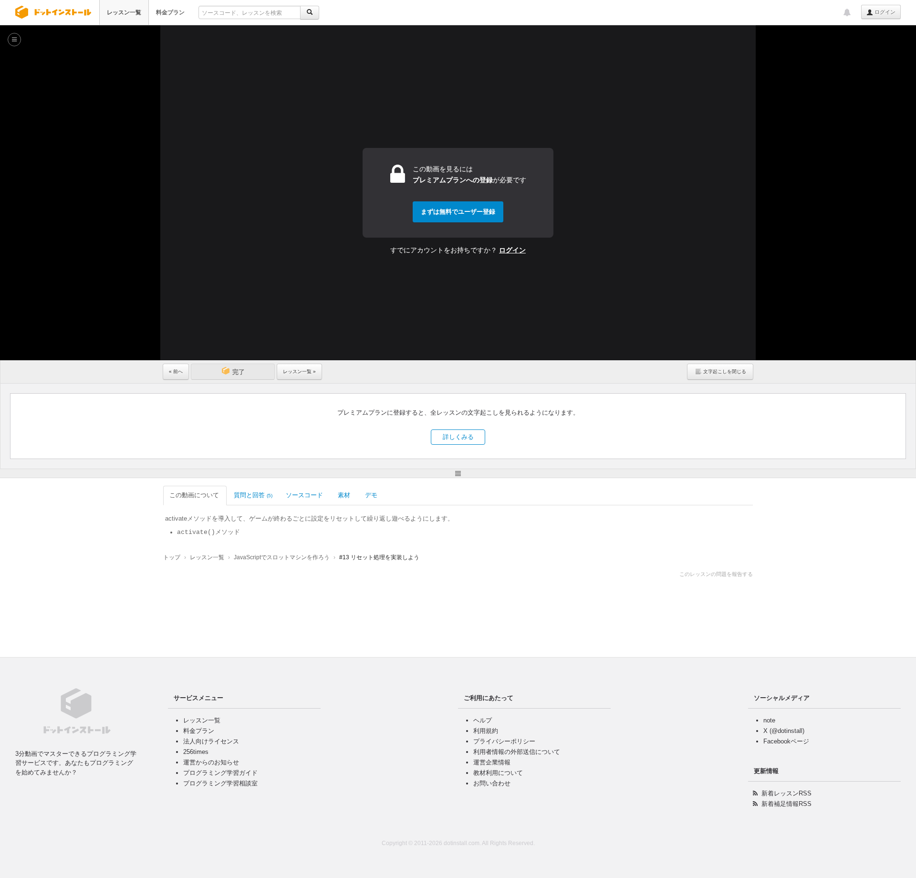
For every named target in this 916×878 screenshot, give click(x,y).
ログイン (884, 12)
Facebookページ (786, 741)
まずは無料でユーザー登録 (458, 211)
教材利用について (498, 772)
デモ (371, 495)
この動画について (194, 495)
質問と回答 (253, 495)
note (769, 720)
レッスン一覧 (124, 12)
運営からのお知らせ (211, 762)
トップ (171, 557)
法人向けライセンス (211, 741)
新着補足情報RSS (786, 803)
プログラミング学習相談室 (220, 783)
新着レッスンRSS (786, 793)
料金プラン (170, 12)
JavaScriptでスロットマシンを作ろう (282, 557)
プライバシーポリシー (504, 741)
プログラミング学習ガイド (220, 772)
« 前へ (176, 371)
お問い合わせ (491, 783)
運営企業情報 (491, 762)
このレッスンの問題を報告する (716, 574)
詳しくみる (458, 436)
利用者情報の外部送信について (516, 751)
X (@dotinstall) (783, 730)
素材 (344, 495)
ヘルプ (482, 720)
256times (195, 751)
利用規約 (485, 730)
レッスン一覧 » (299, 371)
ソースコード (304, 495)
